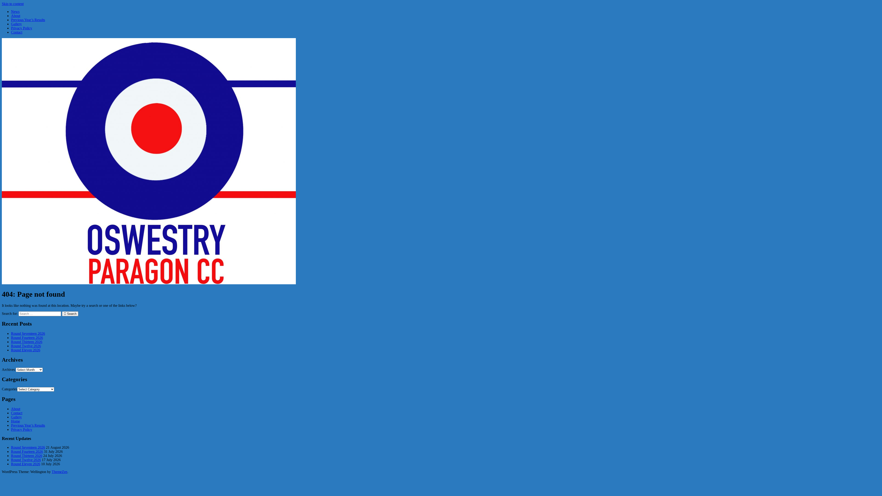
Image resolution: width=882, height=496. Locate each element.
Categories (9, 389)
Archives (8, 370)
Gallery (16, 24)
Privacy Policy (21, 28)
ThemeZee (59, 472)
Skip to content (13, 4)
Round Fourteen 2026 (27, 338)
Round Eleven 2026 (25, 350)
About (15, 16)
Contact (16, 32)
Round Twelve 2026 (26, 346)
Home (15, 421)
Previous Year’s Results (28, 20)
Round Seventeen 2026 (28, 333)
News (15, 12)
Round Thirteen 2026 (26, 342)
